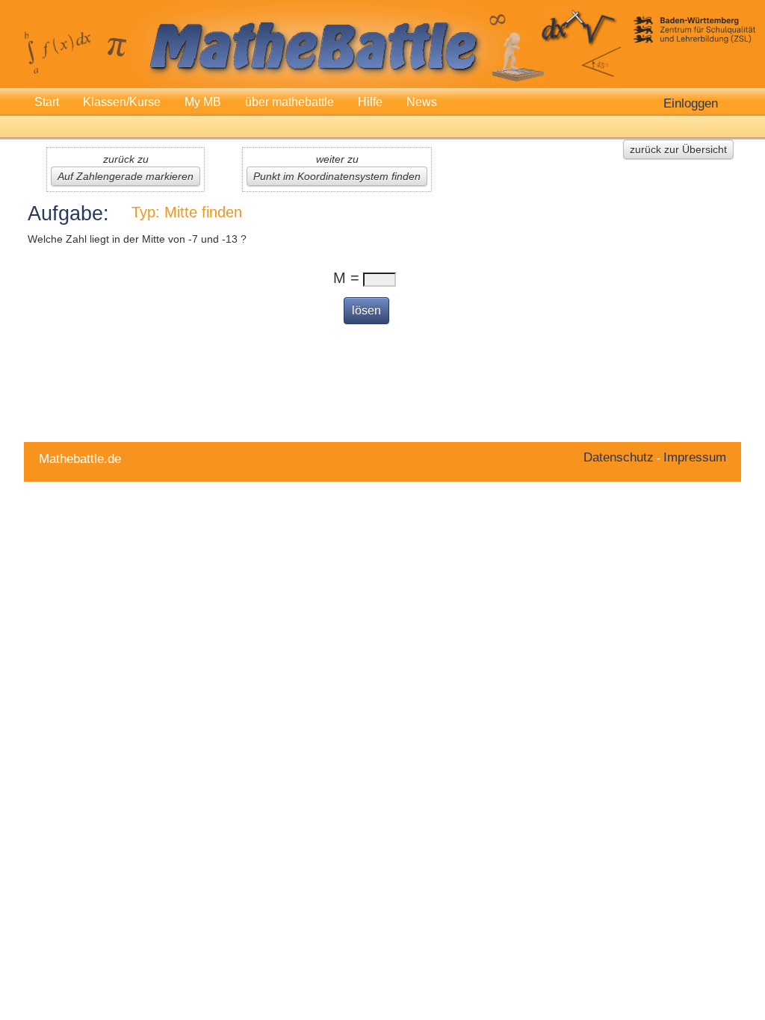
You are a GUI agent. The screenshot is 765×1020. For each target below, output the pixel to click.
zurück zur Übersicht (678, 149)
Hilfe (370, 102)
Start (46, 102)
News (421, 102)
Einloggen (690, 103)
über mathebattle (289, 102)
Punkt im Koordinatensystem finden (337, 176)
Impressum (694, 457)
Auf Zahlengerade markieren (125, 176)
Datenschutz (618, 457)
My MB (203, 102)
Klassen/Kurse (122, 102)
